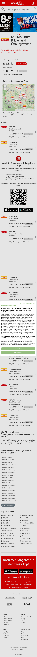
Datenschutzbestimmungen (27, 303)
